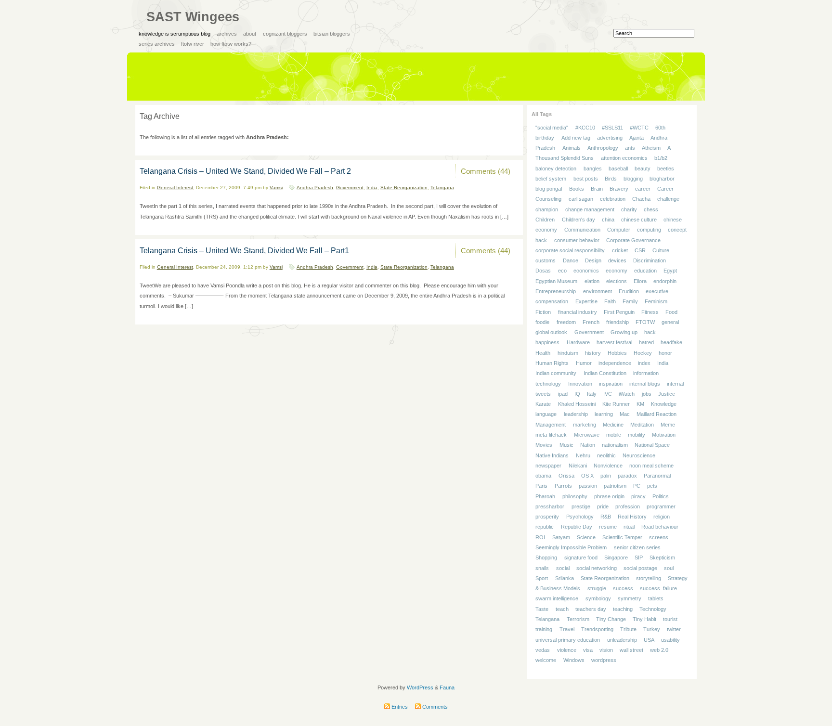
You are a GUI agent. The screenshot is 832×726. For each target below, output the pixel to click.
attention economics (624, 158)
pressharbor (549, 506)
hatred (646, 343)
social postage (640, 568)
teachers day (590, 609)
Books (576, 189)
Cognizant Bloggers (285, 34)
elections (616, 281)
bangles (593, 168)
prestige (581, 506)
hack (650, 332)
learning (604, 414)
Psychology (580, 516)
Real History (632, 516)
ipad (563, 394)
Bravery (619, 189)
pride (603, 506)
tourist (670, 619)
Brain (597, 189)
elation (592, 281)
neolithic (606, 455)
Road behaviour (659, 527)
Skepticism (662, 558)
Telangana (442, 187)
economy (616, 271)
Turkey (651, 630)
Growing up (624, 332)
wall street (631, 650)
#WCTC (639, 127)
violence (566, 650)
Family (630, 302)
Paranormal (657, 476)
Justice (666, 394)
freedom (566, 322)
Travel (566, 630)
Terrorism (578, 619)
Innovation (580, 384)
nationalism (615, 445)
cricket (620, 250)
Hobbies (617, 353)
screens (658, 537)
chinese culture (639, 219)
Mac (625, 414)
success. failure (658, 588)
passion (588, 486)
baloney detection (555, 168)
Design (593, 260)
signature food (581, 558)
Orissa (566, 476)
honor (665, 353)
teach (562, 609)
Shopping (546, 558)
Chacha (641, 199)
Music (566, 445)
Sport (541, 578)
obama (543, 476)
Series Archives (157, 44)
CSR (640, 250)
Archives (227, 34)
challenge (668, 199)
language (546, 414)
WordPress (420, 687)
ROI (540, 537)
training (543, 630)
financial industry (577, 312)
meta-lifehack (551, 435)
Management (550, 425)
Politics (660, 496)
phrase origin (609, 496)
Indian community (555, 373)
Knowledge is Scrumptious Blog (174, 34)
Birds (611, 179)
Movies (543, 445)
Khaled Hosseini (577, 404)
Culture (660, 250)
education (645, 271)
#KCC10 (585, 127)
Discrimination (649, 260)
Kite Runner (616, 404)
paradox (627, 476)
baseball (618, 168)
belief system (550, 179)
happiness (547, 343)
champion (546, 209)
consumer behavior (576, 240)
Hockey (643, 353)
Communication (582, 230)
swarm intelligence (556, 599)
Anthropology (602, 148)
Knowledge (663, 404)
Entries (399, 707)
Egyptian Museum (556, 281)
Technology (652, 609)
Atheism (651, 148)
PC (636, 486)
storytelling (648, 578)
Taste (541, 609)
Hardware (578, 343)
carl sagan (581, 199)
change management (589, 209)
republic (544, 527)
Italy (592, 394)
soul (669, 568)
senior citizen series (637, 547)
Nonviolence (608, 465)
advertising (610, 138)
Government (350, 187)
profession (627, 506)
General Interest (175, 187)
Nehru (583, 455)
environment (597, 291)
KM (640, 404)
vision (606, 650)
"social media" (551, 127)
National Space (652, 445)
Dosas (543, 271)
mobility (636, 435)
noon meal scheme (651, 465)
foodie (542, 322)
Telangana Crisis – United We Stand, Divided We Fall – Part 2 (245, 172)
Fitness (650, 312)
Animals (571, 148)
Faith (610, 302)
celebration (612, 199)
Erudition (629, 291)
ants (630, 148)
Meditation (642, 425)
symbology (598, 599)
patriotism (615, 486)
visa (588, 650)
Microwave (586, 435)
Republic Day (576, 527)
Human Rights (552, 363)
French (591, 322)
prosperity (547, 516)
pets (652, 486)
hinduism (568, 353)
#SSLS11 (612, 127)
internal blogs (644, 384)
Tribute (628, 630)
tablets (655, 599)
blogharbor (662, 179)
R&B (605, 516)
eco (562, 271)
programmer (661, 506)
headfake (671, 343)
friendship (617, 322)
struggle (596, 588)
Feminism (656, 302)
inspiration (611, 384)
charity (629, 209)
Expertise (586, 302)
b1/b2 (660, 158)
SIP (639, 558)
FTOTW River (192, 44)
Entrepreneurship (555, 291)
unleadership (622, 640)
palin (605, 476)
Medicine (613, 425)
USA (649, 640)
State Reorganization (404, 187)
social (563, 568)
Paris (541, 486)
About (249, 34)
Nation (587, 445)
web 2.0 (659, 650)
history (593, 353)
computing (649, 230)
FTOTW (645, 322)
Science (586, 537)
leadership (576, 414)
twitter (674, 630)
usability (670, 640)
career (642, 189)
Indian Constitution (605, 373)
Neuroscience (639, 455)
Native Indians (552, 455)
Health (542, 353)
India (371, 187)
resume (608, 527)
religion (661, 516)
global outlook (551, 332)
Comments (434, 707)
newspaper (548, 465)
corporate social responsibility (570, 250)
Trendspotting (597, 630)
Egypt (670, 271)
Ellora (640, 281)
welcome (545, 660)
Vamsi (276, 187)
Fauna (447, 687)
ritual (629, 527)
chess (651, 209)
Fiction (543, 312)
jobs (646, 394)
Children (545, 219)
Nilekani (578, 465)
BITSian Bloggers (331, 34)
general (670, 322)
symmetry (629, 599)
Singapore (616, 558)
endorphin (664, 281)
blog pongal (548, 189)
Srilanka (564, 578)
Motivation (664, 435)
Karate (543, 404)
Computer (618, 230)
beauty (642, 168)
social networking (596, 568)
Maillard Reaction (656, 414)
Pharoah (545, 496)
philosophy (574, 496)
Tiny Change (611, 619)
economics (586, 271)
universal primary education (567, 640)
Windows (574, 660)
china (608, 219)
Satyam (561, 537)
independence (614, 363)
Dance (570, 260)
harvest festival (614, 343)
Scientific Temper (622, 537)
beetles (665, 168)
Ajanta (636, 138)
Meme (668, 425)
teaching (623, 609)
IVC (607, 394)
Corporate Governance (633, 240)
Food (671, 312)
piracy (638, 496)
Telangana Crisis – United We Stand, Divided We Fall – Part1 (244, 250)
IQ (577, 394)
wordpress (603, 660)
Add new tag (575, 138)
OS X (587, 476)
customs (545, 260)
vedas (542, 650)
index (644, 363)
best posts (585, 179)
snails (542, 568)
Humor (584, 363)
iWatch (627, 394)
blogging (633, 179)
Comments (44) (485, 171)
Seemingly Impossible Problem (571, 547)
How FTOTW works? (230, 44)
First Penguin (619, 312)
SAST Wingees (192, 17)
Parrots (563, 486)
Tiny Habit (644, 619)
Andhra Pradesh (315, 187)
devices (617, 260)
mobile (613, 435)
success (623, 588)
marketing (584, 425)
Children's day (578, 219)
